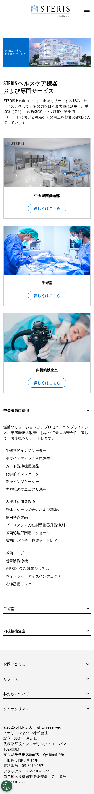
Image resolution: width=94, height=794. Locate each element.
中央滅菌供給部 (16, 410)
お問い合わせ (14, 664)
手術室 (8, 608)
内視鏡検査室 (14, 630)
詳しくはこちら (47, 208)
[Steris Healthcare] (50, 11)
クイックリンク (16, 708)
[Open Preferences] (6, 786)
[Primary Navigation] (87, 11)
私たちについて (16, 693)
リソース (10, 678)
